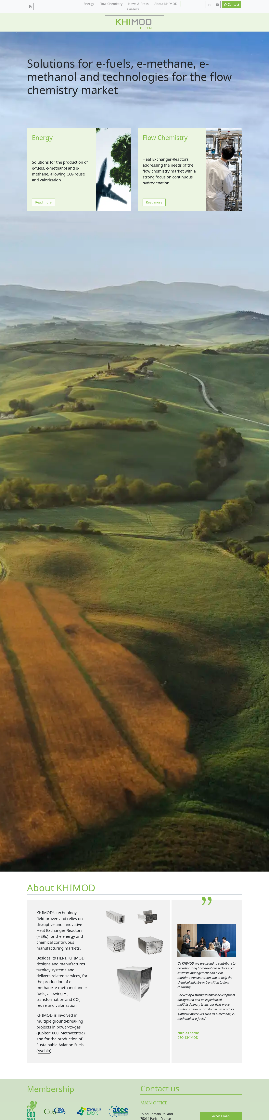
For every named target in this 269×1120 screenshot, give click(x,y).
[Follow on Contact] (231, 4)
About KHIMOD (165, 4)
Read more (43, 202)
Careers (133, 9)
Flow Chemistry (111, 4)
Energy (88, 4)
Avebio (44, 1050)
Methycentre (71, 1033)
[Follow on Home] (30, 6)
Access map (221, 1116)
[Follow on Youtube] (217, 4)
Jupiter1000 (48, 1033)
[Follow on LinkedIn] (209, 4)
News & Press (138, 4)
